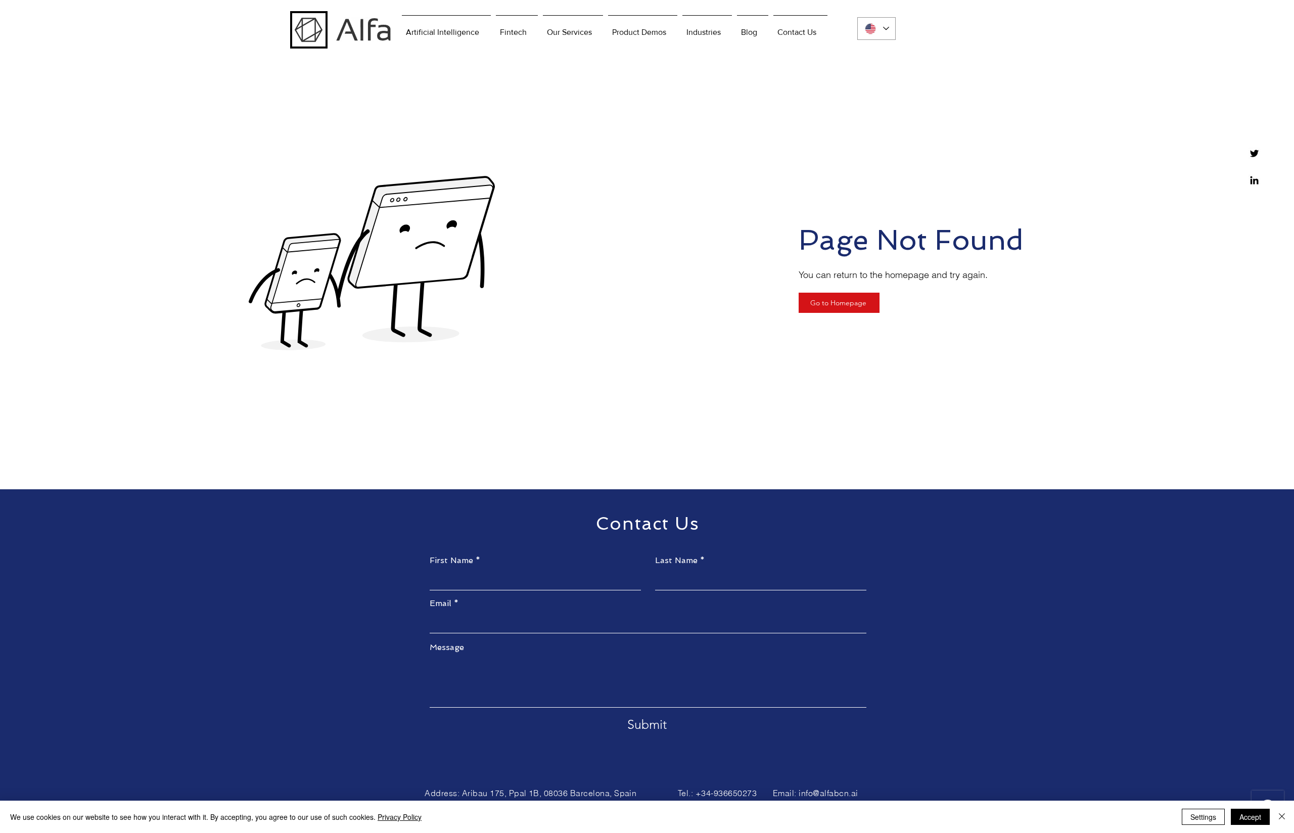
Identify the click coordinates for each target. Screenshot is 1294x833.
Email (440, 603)
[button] (643, 27)
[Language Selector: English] (876, 28)
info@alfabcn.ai (828, 793)
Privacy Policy (400, 817)
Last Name (676, 561)
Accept (1250, 817)
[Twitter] (1254, 153)
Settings (1203, 817)
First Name (451, 561)
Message (447, 647)
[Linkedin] (1254, 180)
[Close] (1282, 817)
